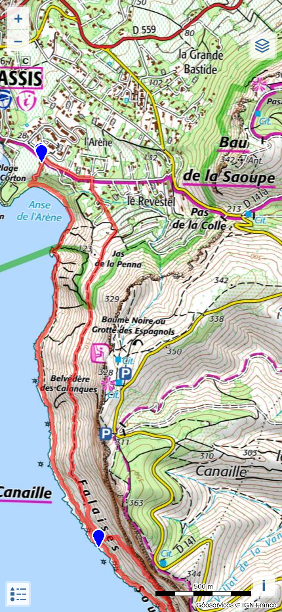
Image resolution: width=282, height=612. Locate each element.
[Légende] (18, 594)
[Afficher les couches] (263, 45)
